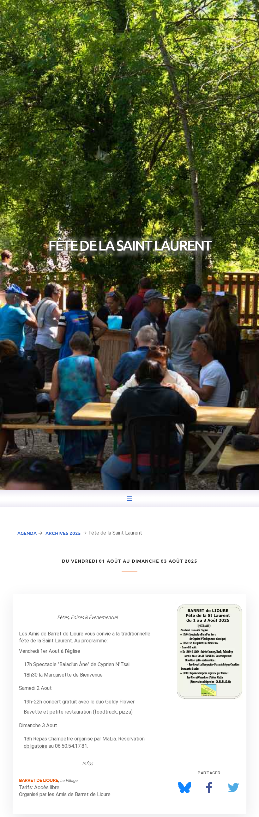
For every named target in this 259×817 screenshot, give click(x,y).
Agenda (27, 533)
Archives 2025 (63, 533)
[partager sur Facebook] (209, 787)
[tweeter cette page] (233, 787)
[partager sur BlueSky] (184, 787)
